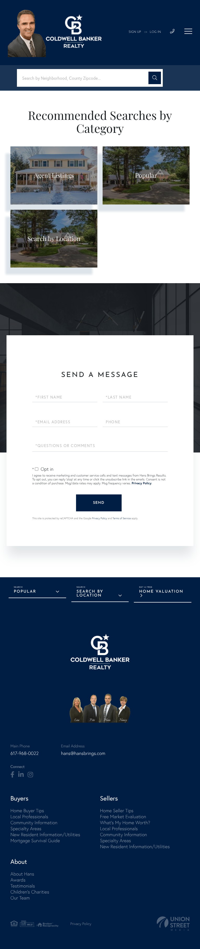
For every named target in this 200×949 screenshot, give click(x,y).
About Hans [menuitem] (22, 874)
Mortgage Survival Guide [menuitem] (35, 840)
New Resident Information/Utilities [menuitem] (45, 835)
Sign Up (135, 32)
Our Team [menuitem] (20, 898)
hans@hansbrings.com (83, 753)
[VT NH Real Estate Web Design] (173, 923)
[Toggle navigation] (188, 31)
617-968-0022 (24, 753)
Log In (155, 32)
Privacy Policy (142, 483)
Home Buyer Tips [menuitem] (27, 811)
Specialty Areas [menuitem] (25, 829)
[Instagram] (30, 774)
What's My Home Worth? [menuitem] (125, 823)
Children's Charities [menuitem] (29, 892)
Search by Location (90, 594)
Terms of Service (122, 518)
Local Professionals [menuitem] (29, 817)
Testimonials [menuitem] (22, 886)
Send (98, 503)
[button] (154, 78)
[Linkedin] (21, 774)
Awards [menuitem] (18, 880)
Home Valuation (161, 592)
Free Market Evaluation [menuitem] (123, 817)
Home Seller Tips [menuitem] (116, 811)
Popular (25, 592)
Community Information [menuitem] (33, 823)
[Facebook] (12, 774)
